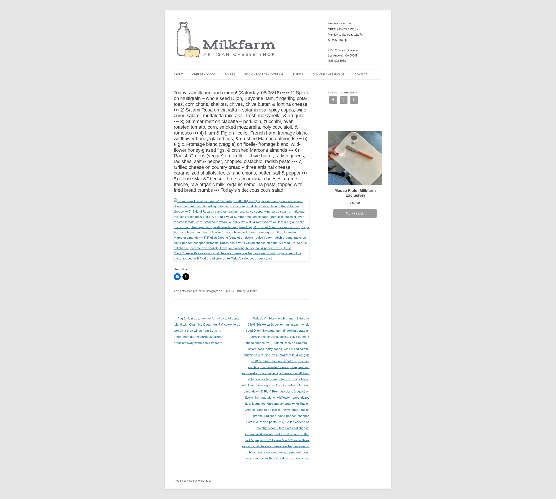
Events (298, 74)
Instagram (211, 291)
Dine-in (230, 74)
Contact (361, 74)
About (178, 74)
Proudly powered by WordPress (192, 480)
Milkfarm (252, 291)
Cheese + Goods (203, 74)
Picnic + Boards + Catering (263, 74)
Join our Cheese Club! (329, 74)
